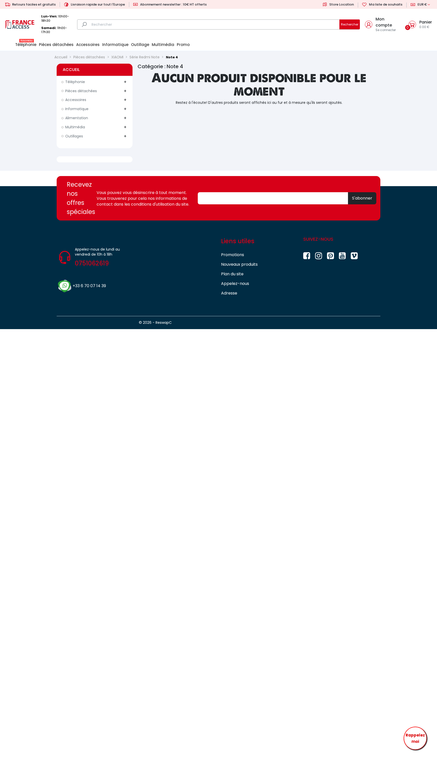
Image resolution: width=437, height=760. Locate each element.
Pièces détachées (81, 90)
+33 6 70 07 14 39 (89, 286)
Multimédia (75, 127)
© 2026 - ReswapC (155, 322)
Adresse (229, 293)
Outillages (74, 136)
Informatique (77, 108)
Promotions (232, 255)
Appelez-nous (235, 283)
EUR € (422, 4)
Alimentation (76, 117)
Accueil (71, 69)
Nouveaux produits (239, 264)
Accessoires (75, 99)
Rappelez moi (415, 738)
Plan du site (232, 274)
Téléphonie (75, 81)
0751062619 (92, 263)
